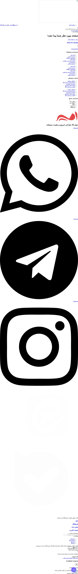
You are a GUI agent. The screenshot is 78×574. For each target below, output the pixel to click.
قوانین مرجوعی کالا (70, 87)
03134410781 (74, 49)
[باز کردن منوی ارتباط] (73, 569)
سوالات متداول (71, 81)
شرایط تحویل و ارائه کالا (69, 82)
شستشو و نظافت (70, 58)
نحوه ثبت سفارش (70, 84)
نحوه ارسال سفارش (70, 85)
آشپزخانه (72, 55)
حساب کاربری (73, 530)
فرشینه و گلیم (71, 63)
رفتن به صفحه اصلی (73, 39)
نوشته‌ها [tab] (73, 541)
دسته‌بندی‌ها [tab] (72, 540)
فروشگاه (14, 25)
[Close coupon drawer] (76, 564)
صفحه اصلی (72, 25)
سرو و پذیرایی (71, 56)
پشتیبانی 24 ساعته (72, 42)
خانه (76, 521)
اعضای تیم (72, 102)
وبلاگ (1, 25)
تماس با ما (9, 25)
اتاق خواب (72, 59)
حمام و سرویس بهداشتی (69, 60)
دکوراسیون (72, 62)
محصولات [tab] (72, 539)
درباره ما (5, 25)
